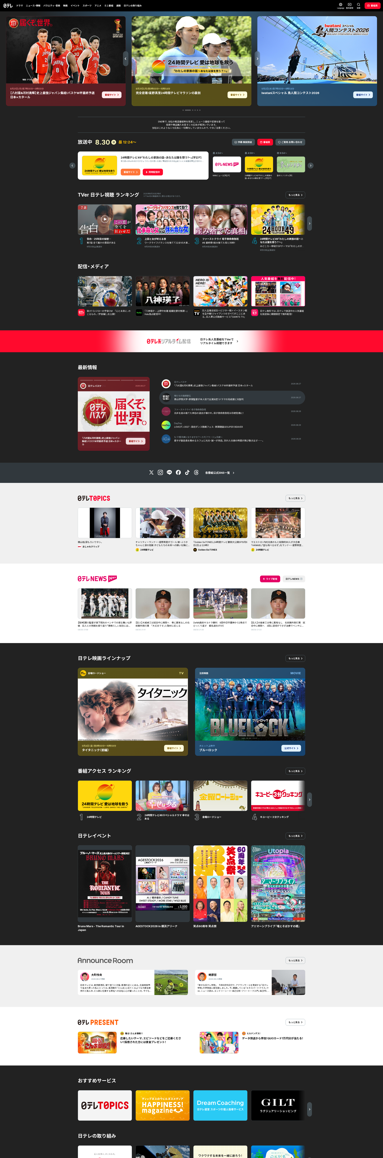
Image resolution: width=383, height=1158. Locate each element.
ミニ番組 (108, 5)
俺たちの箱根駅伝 (97, 386)
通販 (118, 5)
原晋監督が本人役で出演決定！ (102, 431)
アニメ (98, 5)
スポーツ (87, 5)
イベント (75, 5)
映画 (65, 5)
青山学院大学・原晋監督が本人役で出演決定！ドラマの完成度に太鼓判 (101, 440)
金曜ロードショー (97, 673)
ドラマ (19, 5)
